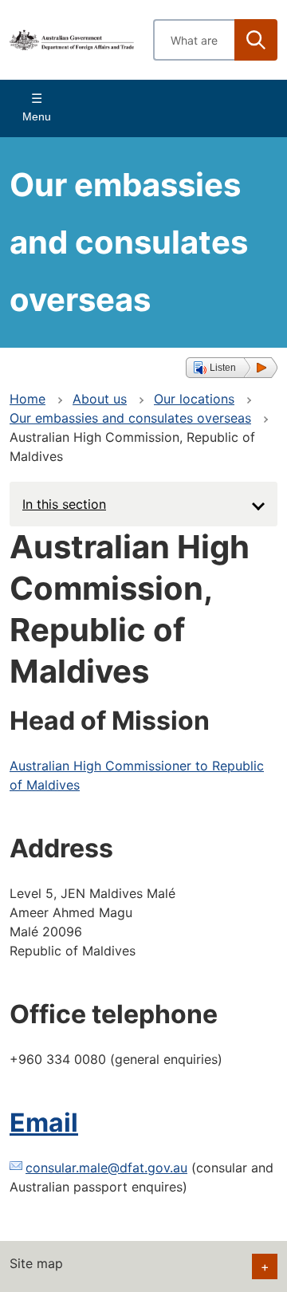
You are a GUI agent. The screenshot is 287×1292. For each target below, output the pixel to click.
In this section (64, 504)
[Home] (72, 40)
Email (44, 1122)
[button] (231, 367)
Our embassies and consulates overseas (130, 418)
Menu (36, 116)
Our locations (194, 399)
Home (27, 399)
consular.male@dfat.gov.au (106, 1168)
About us (100, 399)
